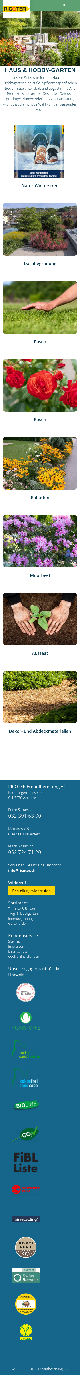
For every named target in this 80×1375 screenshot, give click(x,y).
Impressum (16, 946)
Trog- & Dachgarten (23, 913)
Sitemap (14, 941)
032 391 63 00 (24, 815)
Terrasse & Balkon (21, 908)
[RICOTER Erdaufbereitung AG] (16, 9)
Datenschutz (17, 951)
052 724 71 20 (24, 852)
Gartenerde (17, 923)
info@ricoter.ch (22, 870)
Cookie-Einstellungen (23, 956)
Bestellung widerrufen (31, 890)
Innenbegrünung (21, 918)
